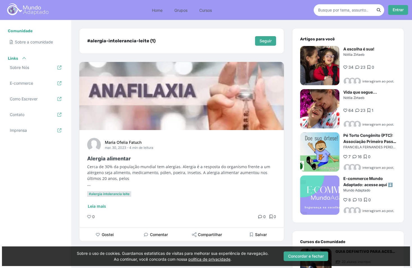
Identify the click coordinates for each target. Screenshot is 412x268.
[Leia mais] (319, 65)
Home (157, 10)
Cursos (205, 10)
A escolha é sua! (358, 49)
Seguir (266, 40)
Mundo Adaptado (356, 190)
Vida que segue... (360, 92)
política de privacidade (209, 259)
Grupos (181, 10)
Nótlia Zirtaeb (353, 54)
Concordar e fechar (306, 256)
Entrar (398, 9)
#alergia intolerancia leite (109, 194)
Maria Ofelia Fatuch (123, 142)
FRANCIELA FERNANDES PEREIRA (370, 147)
